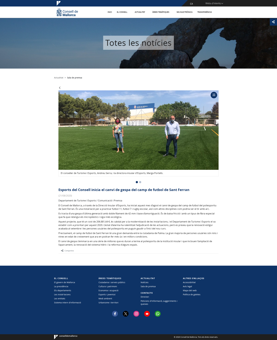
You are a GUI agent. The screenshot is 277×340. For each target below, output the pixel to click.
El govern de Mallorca (64, 282)
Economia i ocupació (108, 290)
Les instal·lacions (62, 294)
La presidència (61, 286)
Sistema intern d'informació (67, 302)
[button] (137, 182)
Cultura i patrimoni (108, 286)
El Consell (122, 12)
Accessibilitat (189, 282)
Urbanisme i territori (108, 302)
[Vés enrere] (59, 88)
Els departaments (62, 290)
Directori (145, 296)
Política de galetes (191, 294)
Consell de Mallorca (63, 337)
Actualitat (140, 12)
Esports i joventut (107, 294)
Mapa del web (190, 290)
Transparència (204, 12)
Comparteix (69, 250)
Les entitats (59, 298)
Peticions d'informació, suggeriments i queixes (159, 302)
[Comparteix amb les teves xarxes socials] (273, 22)
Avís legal (187, 286)
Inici (110, 12)
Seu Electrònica (184, 12)
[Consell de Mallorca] (67, 12)
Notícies (144, 282)
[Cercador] (217, 12)
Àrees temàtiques (160, 12)
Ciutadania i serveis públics (112, 282)
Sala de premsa (148, 286)
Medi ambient (105, 298)
